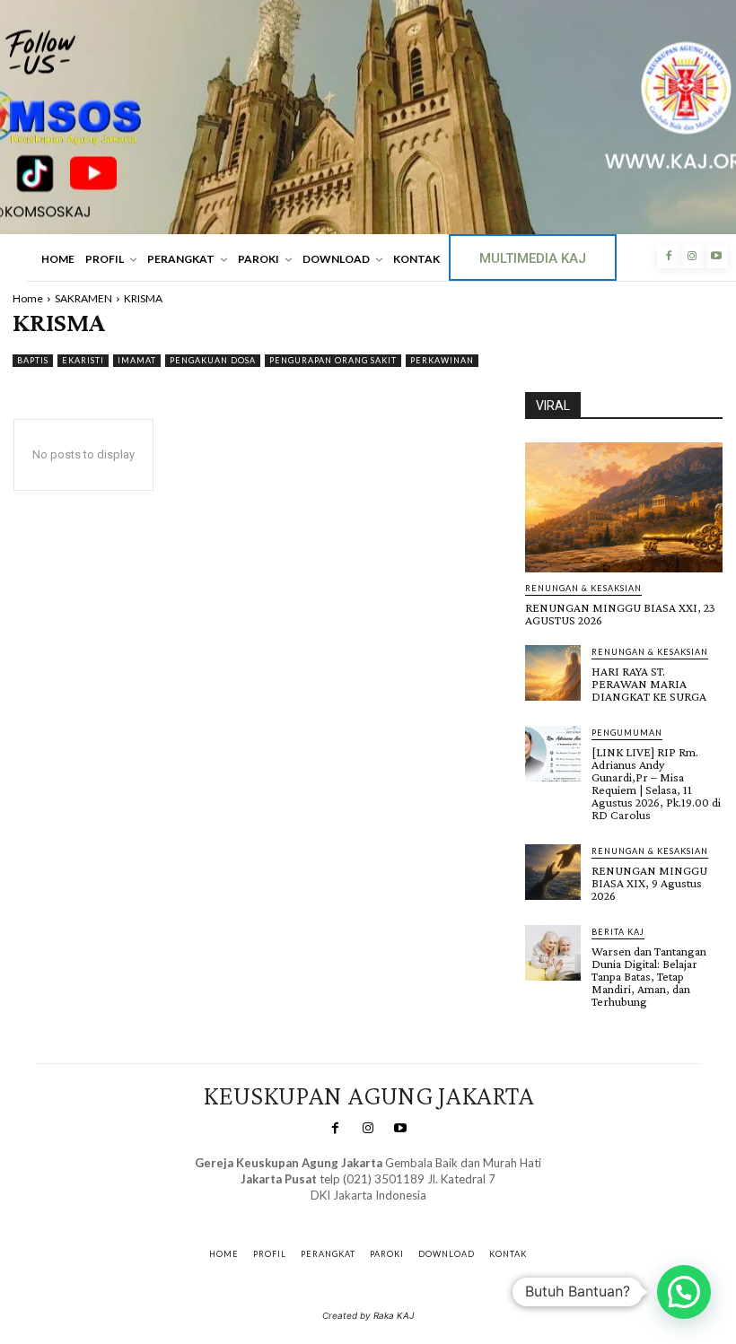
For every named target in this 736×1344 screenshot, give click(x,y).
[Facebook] (668, 256)
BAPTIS (32, 360)
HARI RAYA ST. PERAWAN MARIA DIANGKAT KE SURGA (648, 683)
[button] (684, 1292)
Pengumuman (626, 732)
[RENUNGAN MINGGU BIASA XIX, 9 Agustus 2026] (553, 872)
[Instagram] (692, 256)
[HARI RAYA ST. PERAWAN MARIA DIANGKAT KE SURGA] (553, 673)
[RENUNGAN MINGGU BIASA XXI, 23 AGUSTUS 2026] (624, 507)
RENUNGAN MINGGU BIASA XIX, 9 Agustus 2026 (649, 883)
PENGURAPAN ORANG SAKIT (333, 360)
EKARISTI (83, 360)
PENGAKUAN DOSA (213, 360)
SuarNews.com (340, 1212)
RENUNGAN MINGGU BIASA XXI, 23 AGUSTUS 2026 (620, 613)
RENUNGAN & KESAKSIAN (583, 588)
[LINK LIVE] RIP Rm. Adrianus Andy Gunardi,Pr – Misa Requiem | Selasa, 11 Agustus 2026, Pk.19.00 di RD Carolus (656, 783)
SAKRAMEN (83, 298)
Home (28, 298)
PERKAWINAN (442, 360)
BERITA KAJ (617, 932)
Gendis (420, 1212)
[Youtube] (716, 256)
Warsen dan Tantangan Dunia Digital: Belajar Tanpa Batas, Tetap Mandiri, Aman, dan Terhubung (648, 976)
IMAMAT (137, 360)
